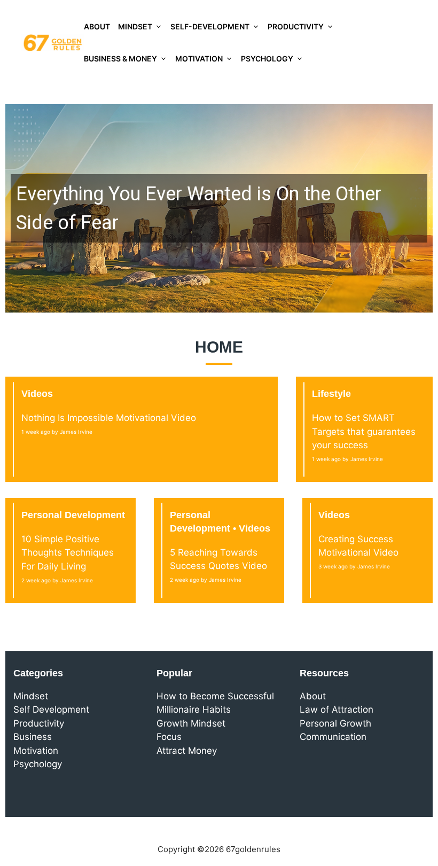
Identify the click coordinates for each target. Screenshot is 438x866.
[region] (219, 208)
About (97, 26)
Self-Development (209, 26)
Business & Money (120, 58)
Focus (169, 736)
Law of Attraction (336, 709)
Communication (333, 736)
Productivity (296, 26)
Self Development (51, 709)
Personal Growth (335, 723)
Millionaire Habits (194, 709)
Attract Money (187, 750)
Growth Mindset (191, 723)
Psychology (267, 58)
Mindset (135, 26)
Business (32, 736)
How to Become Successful (215, 696)
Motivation (199, 58)
